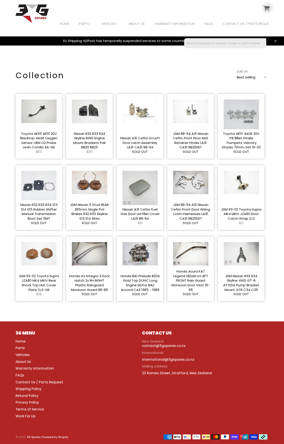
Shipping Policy (28, 388)
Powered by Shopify (55, 437)
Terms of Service (30, 409)
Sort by (242, 72)
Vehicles (109, 23)
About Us (136, 23)
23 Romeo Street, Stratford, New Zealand (177, 373)
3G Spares (34, 437)
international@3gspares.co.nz (168, 359)
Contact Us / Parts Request (248, 23)
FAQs (209, 23)
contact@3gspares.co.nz (163, 345)
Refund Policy (27, 395)
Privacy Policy (27, 402)
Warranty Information (174, 23)
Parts (84, 23)
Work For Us (26, 416)
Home (64, 23)
